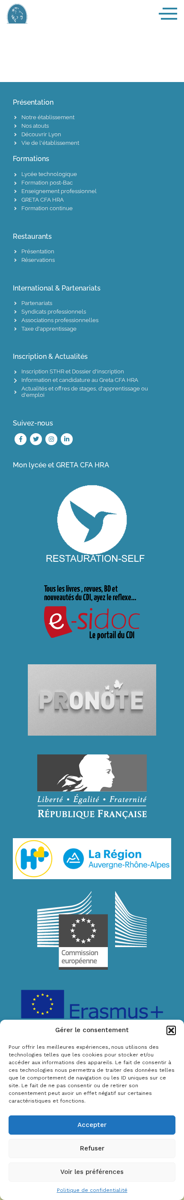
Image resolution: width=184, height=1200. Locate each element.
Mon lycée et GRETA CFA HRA (61, 465)
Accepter (92, 1125)
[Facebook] (21, 439)
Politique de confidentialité (92, 1190)
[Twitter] (36, 439)
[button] (171, 1030)
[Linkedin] (67, 439)
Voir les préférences (92, 1172)
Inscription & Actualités (50, 356)
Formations (31, 159)
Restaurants (32, 236)
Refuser (92, 1148)
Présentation (33, 102)
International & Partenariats (57, 288)
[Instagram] (51, 439)
